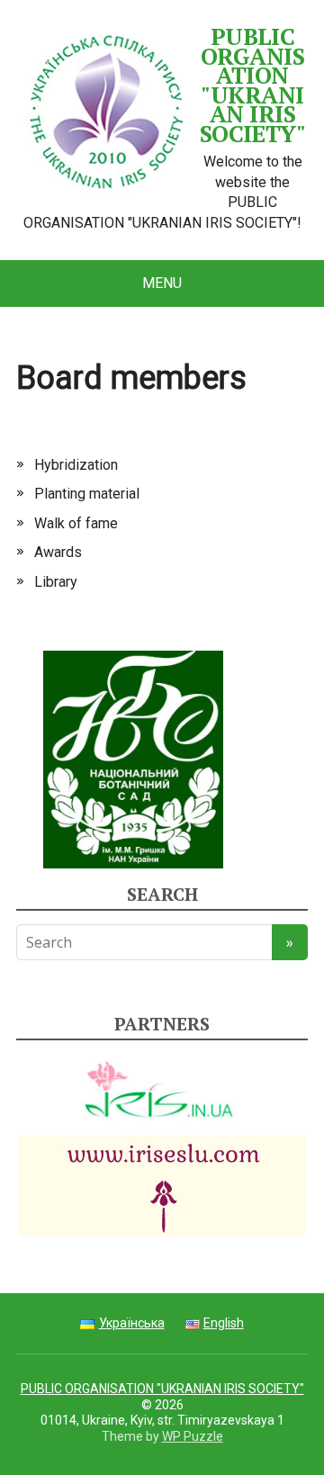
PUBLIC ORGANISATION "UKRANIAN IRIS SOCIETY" (253, 85)
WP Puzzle (192, 1436)
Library (55, 581)
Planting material (87, 493)
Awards (58, 552)
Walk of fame (76, 523)
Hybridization (76, 464)
